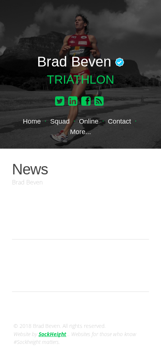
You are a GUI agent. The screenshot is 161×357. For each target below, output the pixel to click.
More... (80, 132)
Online (88, 121)
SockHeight (52, 334)
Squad (60, 121)
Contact (119, 121)
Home (32, 121)
